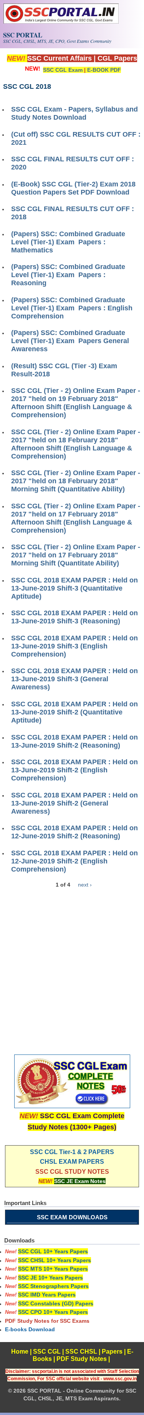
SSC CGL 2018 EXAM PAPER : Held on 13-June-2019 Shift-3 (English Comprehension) (74, 646)
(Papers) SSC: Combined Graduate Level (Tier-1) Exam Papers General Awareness (70, 341)
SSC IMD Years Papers (47, 1294)
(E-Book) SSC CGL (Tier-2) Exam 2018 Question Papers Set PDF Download (73, 188)
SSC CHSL (81, 1351)
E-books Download (30, 1329)
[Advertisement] (72, 965)
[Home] (61, 22)
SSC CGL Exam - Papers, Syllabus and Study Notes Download (74, 113)
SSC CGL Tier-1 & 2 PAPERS (72, 1152)
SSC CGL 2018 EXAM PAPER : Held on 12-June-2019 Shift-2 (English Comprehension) (74, 861)
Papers (112, 1351)
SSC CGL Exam (63, 70)
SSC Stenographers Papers (53, 1286)
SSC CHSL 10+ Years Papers (54, 1260)
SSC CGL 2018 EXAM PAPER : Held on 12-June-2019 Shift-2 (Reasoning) (74, 832)
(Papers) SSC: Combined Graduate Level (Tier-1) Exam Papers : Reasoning (68, 275)
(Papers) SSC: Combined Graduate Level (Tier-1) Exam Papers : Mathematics (68, 242)
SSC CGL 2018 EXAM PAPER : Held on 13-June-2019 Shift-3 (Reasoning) (74, 617)
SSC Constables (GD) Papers (55, 1303)
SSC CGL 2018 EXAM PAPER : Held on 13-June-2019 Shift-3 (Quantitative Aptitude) (74, 588)
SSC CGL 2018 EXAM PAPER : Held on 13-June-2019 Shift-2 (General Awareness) (74, 803)
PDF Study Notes (81, 1359)
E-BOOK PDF (104, 70)
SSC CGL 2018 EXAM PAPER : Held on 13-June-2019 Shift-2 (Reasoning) (74, 741)
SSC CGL (47, 1351)
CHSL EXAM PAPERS (72, 1161)
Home (19, 1351)
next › (85, 885)
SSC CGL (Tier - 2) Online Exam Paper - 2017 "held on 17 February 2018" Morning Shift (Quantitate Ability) (75, 555)
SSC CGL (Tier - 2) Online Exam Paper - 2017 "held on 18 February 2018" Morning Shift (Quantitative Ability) (75, 481)
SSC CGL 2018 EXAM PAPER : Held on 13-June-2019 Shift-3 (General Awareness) (74, 679)
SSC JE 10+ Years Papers (50, 1278)
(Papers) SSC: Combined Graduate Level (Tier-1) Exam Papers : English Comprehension (71, 308)
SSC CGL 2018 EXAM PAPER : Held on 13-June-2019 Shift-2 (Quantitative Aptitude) (74, 712)
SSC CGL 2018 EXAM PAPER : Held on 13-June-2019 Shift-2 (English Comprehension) (74, 770)
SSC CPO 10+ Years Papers (53, 1312)
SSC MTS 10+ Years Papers (53, 1269)
